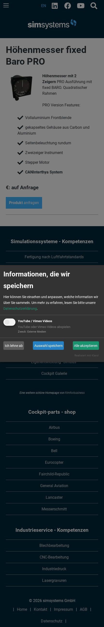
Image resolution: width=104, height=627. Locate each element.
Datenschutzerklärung (20, 308)
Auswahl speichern (48, 346)
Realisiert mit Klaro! (86, 355)
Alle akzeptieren (85, 346)
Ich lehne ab (14, 346)
